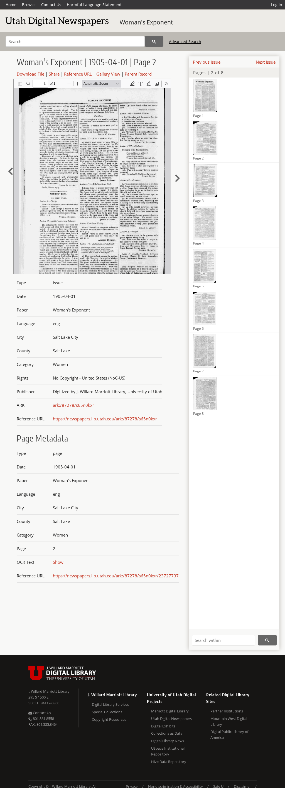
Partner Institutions (226, 711)
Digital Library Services (110, 704)
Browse (29, 4)
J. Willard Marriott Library (49, 691)
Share (54, 74)
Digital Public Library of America (229, 734)
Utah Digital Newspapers (171, 718)
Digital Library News (167, 740)
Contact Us (51, 4)
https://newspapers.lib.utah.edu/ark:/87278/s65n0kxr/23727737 (116, 575)
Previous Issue (206, 62)
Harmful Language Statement (94, 4)
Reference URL (78, 74)
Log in (276, 4)
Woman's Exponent (146, 22)
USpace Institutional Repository (168, 751)
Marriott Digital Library (170, 711)
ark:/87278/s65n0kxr (73, 405)
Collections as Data (166, 733)
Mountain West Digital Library (228, 721)
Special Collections (107, 711)
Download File (30, 74)
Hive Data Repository (168, 761)
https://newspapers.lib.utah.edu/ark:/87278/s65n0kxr (105, 419)
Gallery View (108, 74)
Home (11, 4)
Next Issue (266, 62)
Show (58, 562)
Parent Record (138, 74)
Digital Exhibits (163, 726)
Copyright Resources (109, 719)
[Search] (154, 41)
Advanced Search (185, 41)
